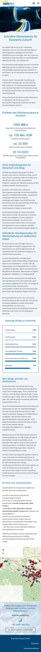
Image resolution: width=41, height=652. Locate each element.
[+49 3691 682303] (20, 620)
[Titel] (8, 3)
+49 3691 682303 (20, 624)
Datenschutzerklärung (31, 648)
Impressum (35, 643)
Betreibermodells (10, 286)
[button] (33, 3)
